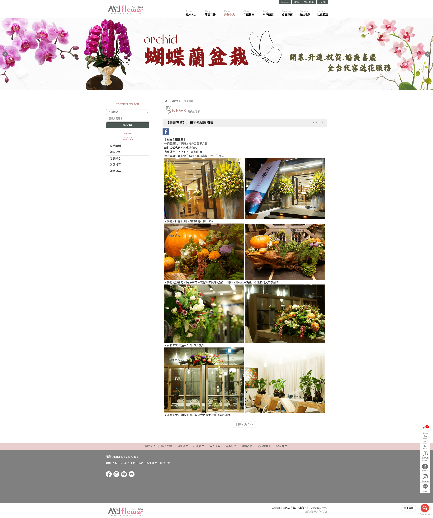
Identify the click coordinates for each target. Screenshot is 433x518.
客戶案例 (115, 146)
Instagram (285, 2)
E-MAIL (322, 2)
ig (116, 474)
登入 (425, 447)
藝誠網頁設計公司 (316, 511)
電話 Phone (113, 456)
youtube (131, 474)
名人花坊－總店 (125, 10)
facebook (166, 131)
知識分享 (115, 171)
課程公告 (115, 152)
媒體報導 (115, 164)
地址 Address (114, 463)
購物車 (425, 431)
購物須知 (425, 459)
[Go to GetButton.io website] (424, 514)
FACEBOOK (308, 2)
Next (427, 54)
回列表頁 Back (244, 424)
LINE (296, 2)
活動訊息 (115, 158)
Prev (5, 54)
